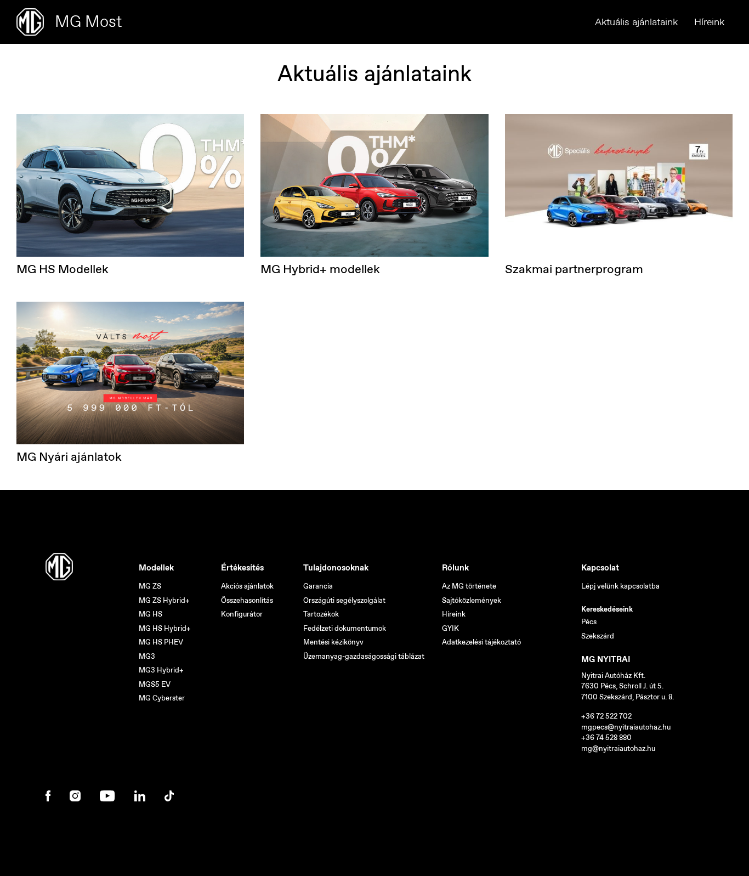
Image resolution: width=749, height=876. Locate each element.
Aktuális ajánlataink (636, 22)
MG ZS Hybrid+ (164, 600)
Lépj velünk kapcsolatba (620, 586)
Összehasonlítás (247, 600)
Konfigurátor (242, 614)
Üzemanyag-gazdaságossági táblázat (363, 656)
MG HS (150, 614)
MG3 (147, 656)
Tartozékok (321, 614)
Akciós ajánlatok (247, 586)
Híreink (709, 22)
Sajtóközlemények (471, 600)
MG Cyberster (162, 698)
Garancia (318, 586)
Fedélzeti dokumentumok (344, 628)
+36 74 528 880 (606, 737)
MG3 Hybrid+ (161, 670)
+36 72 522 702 (606, 716)
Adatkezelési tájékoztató (481, 642)
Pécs (589, 621)
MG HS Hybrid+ (165, 628)
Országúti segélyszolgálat (344, 600)
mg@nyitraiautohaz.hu (618, 748)
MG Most (88, 21)
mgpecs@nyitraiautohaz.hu (626, 727)
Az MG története (469, 586)
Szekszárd (597, 636)
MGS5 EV (155, 684)
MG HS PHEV (161, 642)
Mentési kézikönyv (333, 642)
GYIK (450, 628)
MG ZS (150, 586)
